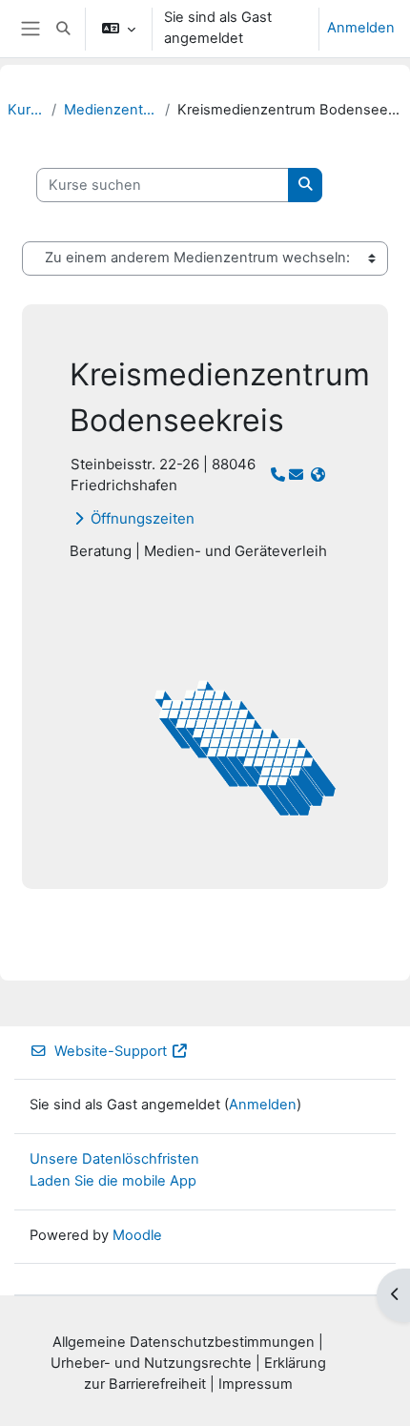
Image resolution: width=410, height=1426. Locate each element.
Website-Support (110, 1051)
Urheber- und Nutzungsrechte (151, 1363)
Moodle (137, 1235)
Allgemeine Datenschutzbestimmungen (183, 1342)
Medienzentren (110, 109)
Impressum (255, 1384)
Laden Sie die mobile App (113, 1180)
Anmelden (361, 27)
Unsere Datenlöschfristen (114, 1159)
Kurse (26, 109)
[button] (63, 28)
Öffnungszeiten (143, 518)
